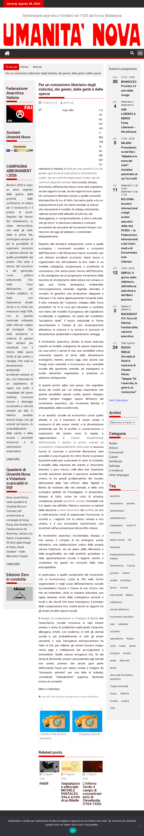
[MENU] (140, 53)
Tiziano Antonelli (119, 686)
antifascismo (117, 510)
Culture (113, 457)
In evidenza (116, 470)
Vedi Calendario (118, 400)
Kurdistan (126, 580)
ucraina (125, 701)
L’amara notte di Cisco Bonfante (53, 736)
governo (114, 573)
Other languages (119, 475)
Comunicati (116, 452)
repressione (116, 638)
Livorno (124, 587)
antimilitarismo (118, 518)
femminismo (117, 565)
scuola (126, 653)
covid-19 (131, 525)
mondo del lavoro (119, 609)
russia (122, 645)
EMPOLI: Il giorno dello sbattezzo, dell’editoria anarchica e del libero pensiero (128, 286)
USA (112, 708)
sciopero (115, 653)
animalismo (57, 696)
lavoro (113, 587)
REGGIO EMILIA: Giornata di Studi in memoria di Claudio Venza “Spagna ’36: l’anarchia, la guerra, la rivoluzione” (129, 370)
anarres (131, 503)
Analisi (113, 443)
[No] (139, 826)
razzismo (115, 631)
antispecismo (72, 696)
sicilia (113, 660)
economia (115, 532)
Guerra (126, 573)
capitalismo (116, 525)
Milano (129, 595)
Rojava (130, 638)
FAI (129, 539)
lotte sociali (116, 595)
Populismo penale (89, 734)
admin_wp (68, 102)
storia (113, 667)
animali (46, 696)
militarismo (116, 602)
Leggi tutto (13, 458)
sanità (132, 645)
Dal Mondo (115, 461)
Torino (113, 693)
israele (113, 580)
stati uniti (124, 660)
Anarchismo (116, 503)
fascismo (115, 547)
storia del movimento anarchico (121, 677)
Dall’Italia (114, 466)
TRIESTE (124, 693)
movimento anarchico (122, 616)
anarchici (115, 496)
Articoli (113, 448)
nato (112, 624)
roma (113, 645)
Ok (73, 830)
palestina (123, 624)
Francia (131, 565)
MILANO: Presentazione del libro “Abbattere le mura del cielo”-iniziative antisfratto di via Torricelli (129, 161)
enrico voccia (117, 539)
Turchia (114, 701)
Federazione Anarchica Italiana (122, 556)
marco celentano (89, 696)
